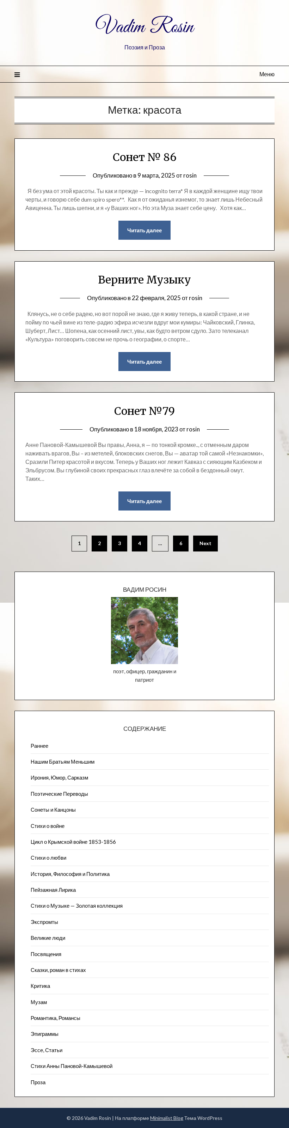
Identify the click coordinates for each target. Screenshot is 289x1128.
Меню (267, 74)
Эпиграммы (45, 1034)
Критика (40, 986)
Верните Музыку (144, 279)
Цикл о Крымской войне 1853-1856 (73, 841)
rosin (190, 175)
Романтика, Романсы (55, 1018)
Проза (38, 1082)
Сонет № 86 (145, 157)
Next (205, 543)
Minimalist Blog (166, 1118)
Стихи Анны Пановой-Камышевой (71, 1066)
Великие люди (48, 938)
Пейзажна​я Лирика (53, 890)
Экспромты (44, 922)
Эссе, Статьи (46, 1050)
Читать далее (144, 230)
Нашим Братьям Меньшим (62, 761)
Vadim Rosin (144, 27)
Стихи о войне (47, 826)
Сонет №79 (144, 411)
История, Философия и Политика (70, 874)
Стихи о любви (48, 857)
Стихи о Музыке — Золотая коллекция (77, 905)
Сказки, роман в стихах (58, 970)
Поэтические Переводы (59, 793)
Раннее (39, 745)
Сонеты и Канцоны (53, 809)
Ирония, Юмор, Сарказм (59, 777)
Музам (39, 1002)
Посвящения (46, 954)
